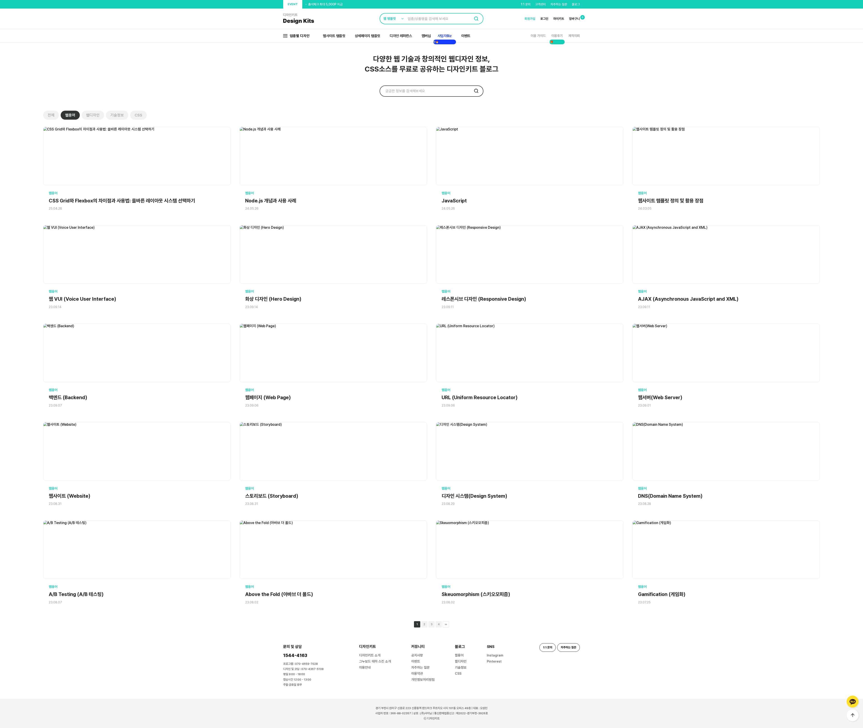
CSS (138, 115)
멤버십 (426, 36)
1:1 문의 (526, 4)
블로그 (576, 4)
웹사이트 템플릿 (334, 36)
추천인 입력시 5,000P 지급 (325, 4)
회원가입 (530, 18)
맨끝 (446, 624)
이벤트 (465, 36)
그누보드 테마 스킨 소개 (375, 661)
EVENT (293, 4)
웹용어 (70, 115)
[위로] (853, 715)
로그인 (544, 18)
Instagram (495, 655)
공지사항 (417, 655)
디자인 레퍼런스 (401, 36)
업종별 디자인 (299, 36)
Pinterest (494, 661)
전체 (51, 115)
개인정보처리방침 (423, 680)
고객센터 (540, 4)
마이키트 (558, 18)
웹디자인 (93, 115)
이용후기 (557, 36)
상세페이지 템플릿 (367, 36)
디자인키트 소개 (369, 655)
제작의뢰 (574, 36)
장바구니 (574, 18)
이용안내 (365, 667)
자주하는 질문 (558, 4)
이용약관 (417, 674)
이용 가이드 (538, 36)
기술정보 (117, 115)
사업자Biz (445, 36)
